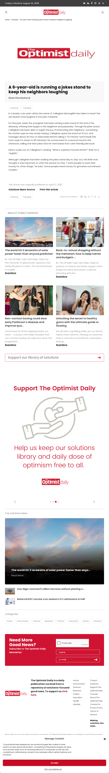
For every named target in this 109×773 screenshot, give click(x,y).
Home (7, 20)
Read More (10, 273)
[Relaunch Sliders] (58, 502)
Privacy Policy (96, 707)
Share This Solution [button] (18, 98)
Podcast (94, 694)
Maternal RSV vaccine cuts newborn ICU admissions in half (51, 599)
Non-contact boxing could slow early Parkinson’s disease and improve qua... (26, 322)
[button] (104, 738)
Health (86, 621)
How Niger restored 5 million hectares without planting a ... (51, 589)
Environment (23, 621)
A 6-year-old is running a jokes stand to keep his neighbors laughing (46, 20)
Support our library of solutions (33, 357)
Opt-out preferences (53, 769)
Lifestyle (14, 20)
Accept (54, 762)
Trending (27, 108)
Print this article (49, 189)
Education (73, 621)
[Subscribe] (51, 502)
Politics (60, 621)
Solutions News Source (22, 189)
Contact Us (95, 704)
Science (36, 621)
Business (49, 621)
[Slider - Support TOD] (56, 502)
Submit (96, 659)
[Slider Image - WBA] (53, 502)
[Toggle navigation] (6, 12)
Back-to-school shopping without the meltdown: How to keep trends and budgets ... (78, 253)
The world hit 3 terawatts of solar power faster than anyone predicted (29, 252)
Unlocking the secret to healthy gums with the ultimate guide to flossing (77, 322)
